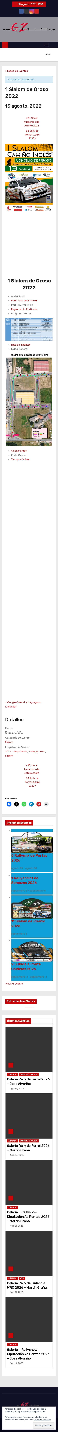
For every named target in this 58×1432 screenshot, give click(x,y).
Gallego (33, 751)
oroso (42, 751)
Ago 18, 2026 (16, 1363)
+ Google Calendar (16, 702)
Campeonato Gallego (28, 1074)
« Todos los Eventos (16, 71)
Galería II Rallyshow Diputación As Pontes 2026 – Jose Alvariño (28, 1354)
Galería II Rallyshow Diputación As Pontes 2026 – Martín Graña (28, 1216)
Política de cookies (42, 1419)
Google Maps (19, 450)
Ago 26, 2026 (17, 1088)
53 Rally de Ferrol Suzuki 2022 (32, 134)
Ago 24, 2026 (17, 1154)
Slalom (9, 742)
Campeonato (20, 751)
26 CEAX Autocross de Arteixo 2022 (31, 121)
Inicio (48, 54)
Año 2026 (12, 1074)
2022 (8, 751)
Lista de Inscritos (20, 345)
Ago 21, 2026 (16, 1225)
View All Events (14, 983)
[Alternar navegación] (46, 45)
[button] (53, 44)
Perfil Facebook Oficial (24, 300)
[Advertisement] (29, 246)
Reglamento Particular (24, 309)
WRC (22, 1278)
